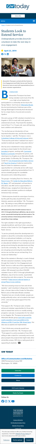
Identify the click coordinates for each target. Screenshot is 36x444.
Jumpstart (4, 151)
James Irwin (14, 92)
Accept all (29, 440)
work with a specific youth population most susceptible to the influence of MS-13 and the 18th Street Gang (16, 320)
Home (3, 25)
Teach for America (10, 163)
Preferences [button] (6, 440)
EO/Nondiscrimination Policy (18, 422)
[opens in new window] (3, 402)
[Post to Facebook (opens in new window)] (2, 54)
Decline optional (17, 440)
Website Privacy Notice (18, 425)
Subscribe (18, 16)
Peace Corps (5, 181)
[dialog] (18, 436)
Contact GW (18, 428)
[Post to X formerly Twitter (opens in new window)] (5, 54)
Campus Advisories (18, 420)
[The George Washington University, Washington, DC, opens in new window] (18, 413)
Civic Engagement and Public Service (20, 161)
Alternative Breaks (27, 105)
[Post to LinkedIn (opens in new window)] (7, 54)
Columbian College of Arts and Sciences (14, 138)
